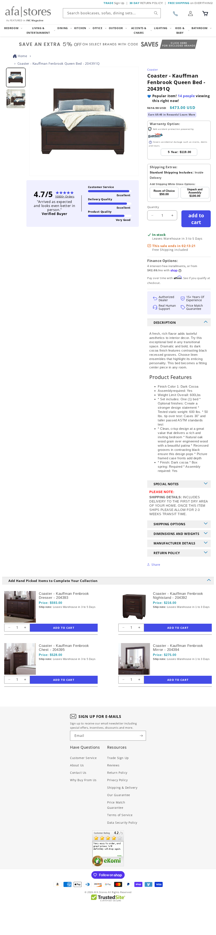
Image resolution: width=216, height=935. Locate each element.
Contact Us (78, 773)
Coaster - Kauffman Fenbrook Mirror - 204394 (178, 648)
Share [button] (155, 565)
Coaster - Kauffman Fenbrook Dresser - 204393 (64, 596)
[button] (205, 13)
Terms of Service (120, 815)
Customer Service (83, 758)
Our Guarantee (118, 795)
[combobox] (112, 13)
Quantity (153, 207)
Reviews (113, 765)
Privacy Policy (117, 780)
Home (22, 56)
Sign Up (114, 3)
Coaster (152, 69)
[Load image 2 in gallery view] (15, 98)
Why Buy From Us (83, 780)
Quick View (61, 614)
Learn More (187, 114)
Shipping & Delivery (122, 788)
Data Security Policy (122, 823)
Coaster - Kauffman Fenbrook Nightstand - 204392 (178, 596)
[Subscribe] (141, 736)
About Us (77, 765)
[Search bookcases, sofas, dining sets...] (156, 13)
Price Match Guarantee (116, 805)
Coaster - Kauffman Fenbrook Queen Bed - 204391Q (59, 63)
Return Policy (117, 773)
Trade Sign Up (118, 758)
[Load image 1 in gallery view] (15, 77)
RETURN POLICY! (146, 3)
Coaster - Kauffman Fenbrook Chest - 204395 (64, 648)
